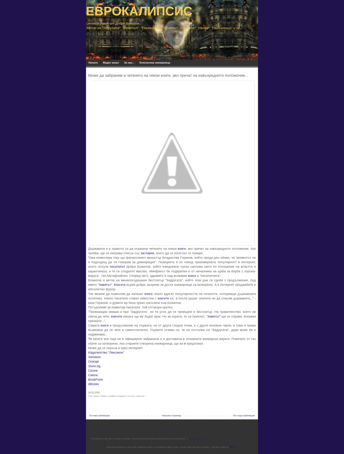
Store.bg (94, 366)
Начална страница (171, 415)
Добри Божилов (196, 439)
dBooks (93, 384)
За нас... (129, 62)
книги (182, 248)
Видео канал (111, 62)
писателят (117, 266)
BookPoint (95, 379)
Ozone (93, 370)
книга (105, 325)
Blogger (233, 447)
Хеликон (94, 357)
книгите (163, 298)
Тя (90, 339)
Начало (93, 62)
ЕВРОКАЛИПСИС (139, 11)
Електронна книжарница (155, 62)
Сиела (93, 375)
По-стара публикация (244, 415)
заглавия (147, 253)
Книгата (119, 285)
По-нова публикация (99, 415)
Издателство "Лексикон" (106, 352)
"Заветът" (105, 285)
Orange (93, 361)
